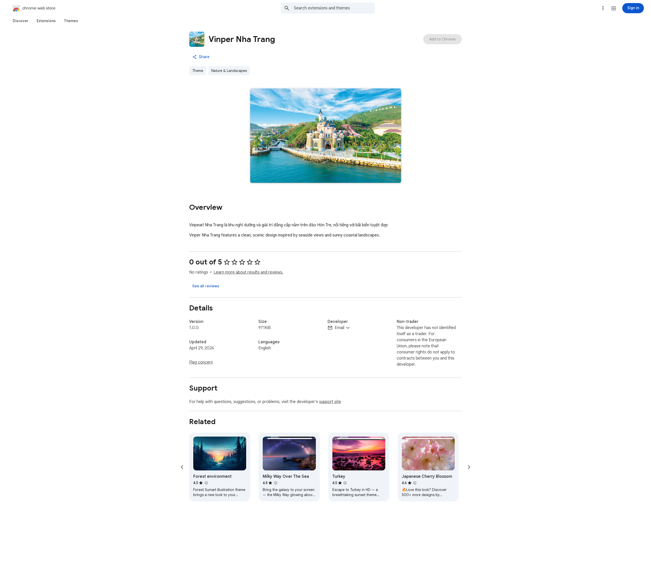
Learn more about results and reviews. (248, 272)
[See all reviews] (205, 286)
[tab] (21, 20)
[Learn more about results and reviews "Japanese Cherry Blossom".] (415, 483)
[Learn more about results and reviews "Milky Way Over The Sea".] (275, 483)
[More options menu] (603, 8)
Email (339, 327)
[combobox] (334, 8)
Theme (197, 70)
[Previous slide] (182, 467)
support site (330, 401)
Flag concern (201, 362)
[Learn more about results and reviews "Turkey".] (345, 483)
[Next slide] (469, 467)
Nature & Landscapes (229, 70)
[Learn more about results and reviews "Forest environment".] (206, 483)
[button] (614, 8)
